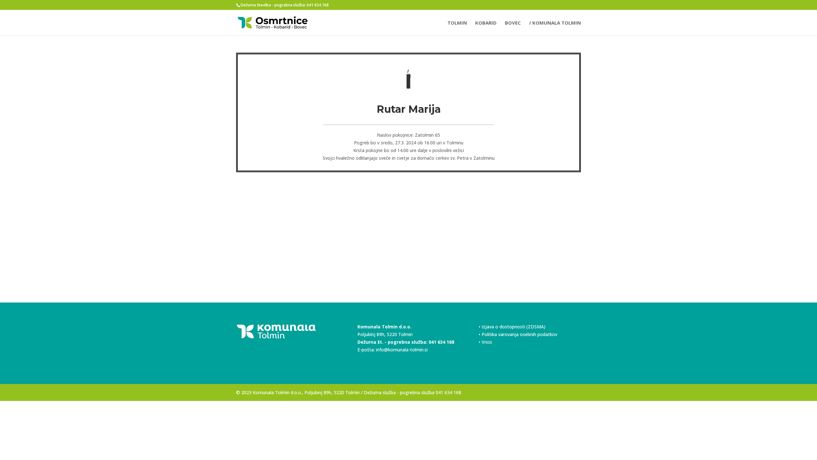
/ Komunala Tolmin (555, 23)
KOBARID (486, 23)
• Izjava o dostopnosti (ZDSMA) (512, 327)
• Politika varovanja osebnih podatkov (518, 334)
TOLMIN (457, 23)
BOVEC (513, 23)
